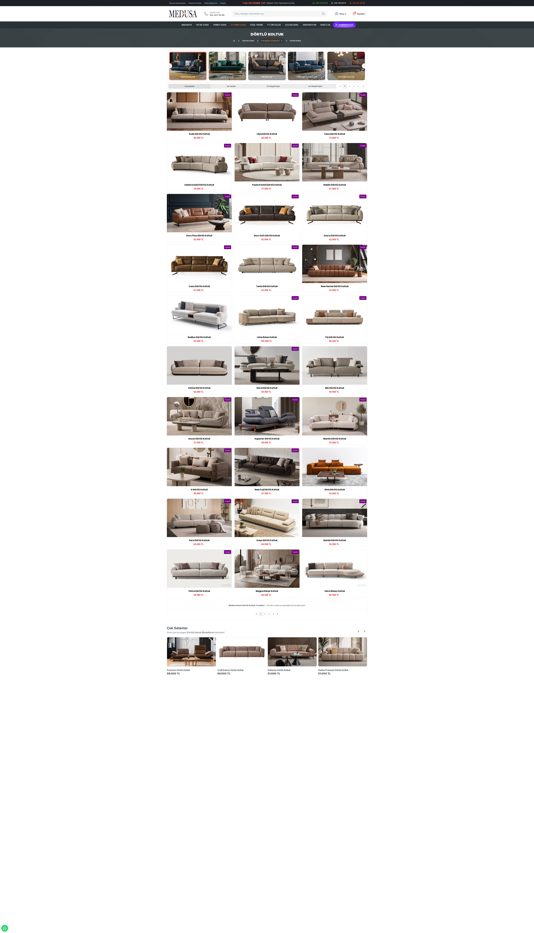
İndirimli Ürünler (195, 3)
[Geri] (340, 86)
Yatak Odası (202, 25)
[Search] (323, 14)
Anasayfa (186, 25)
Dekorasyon (309, 25)
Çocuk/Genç (292, 25)
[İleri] (363, 86)
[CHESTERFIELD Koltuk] (306, 66)
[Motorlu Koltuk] (346, 66)
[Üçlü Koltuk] (227, 66)
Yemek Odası (220, 25)
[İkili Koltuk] (267, 66)
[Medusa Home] (234, 40)
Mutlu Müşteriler (210, 3)
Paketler (325, 25)
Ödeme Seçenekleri (177, 3)
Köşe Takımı (256, 25)
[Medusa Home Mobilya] (183, 13)
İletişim (223, 3)
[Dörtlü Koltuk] (188, 66)
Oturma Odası (238, 25)
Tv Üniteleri (274, 25)
